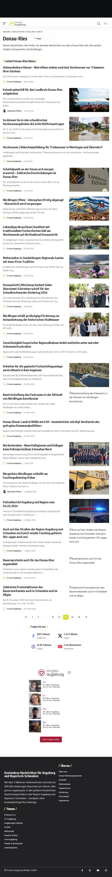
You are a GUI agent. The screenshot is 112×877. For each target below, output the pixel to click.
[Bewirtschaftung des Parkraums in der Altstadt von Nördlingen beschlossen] (89, 403)
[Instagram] (42, 647)
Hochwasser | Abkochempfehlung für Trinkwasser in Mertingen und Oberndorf (53, 147)
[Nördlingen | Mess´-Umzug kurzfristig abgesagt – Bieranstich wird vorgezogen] (89, 209)
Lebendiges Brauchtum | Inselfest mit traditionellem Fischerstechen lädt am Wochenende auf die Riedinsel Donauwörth (30, 230)
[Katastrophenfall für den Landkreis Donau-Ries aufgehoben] (89, 100)
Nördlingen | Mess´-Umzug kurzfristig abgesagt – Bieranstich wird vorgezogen (33, 201)
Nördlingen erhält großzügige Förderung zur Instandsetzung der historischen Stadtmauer (31, 317)
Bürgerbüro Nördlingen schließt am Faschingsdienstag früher (25, 475)
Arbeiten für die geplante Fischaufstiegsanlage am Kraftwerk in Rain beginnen (32, 368)
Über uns (65, 765)
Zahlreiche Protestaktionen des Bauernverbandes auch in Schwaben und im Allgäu (30, 590)
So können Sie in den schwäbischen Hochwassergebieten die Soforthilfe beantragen (33, 122)
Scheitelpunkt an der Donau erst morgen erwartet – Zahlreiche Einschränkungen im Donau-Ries (29, 172)
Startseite (6, 31)
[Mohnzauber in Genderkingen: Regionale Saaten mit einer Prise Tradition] (89, 267)
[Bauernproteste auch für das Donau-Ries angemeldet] (89, 569)
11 (53, 617)
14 (72, 617)
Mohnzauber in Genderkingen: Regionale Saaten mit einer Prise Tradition (33, 259)
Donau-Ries (30, 31)
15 (79, 617)
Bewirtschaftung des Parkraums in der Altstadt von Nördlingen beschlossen (32, 396)
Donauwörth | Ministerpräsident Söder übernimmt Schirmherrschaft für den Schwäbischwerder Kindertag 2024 (27, 288)
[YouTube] (98, 870)
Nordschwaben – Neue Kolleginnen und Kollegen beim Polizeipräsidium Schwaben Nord (33, 447)
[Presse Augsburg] (17, 23)
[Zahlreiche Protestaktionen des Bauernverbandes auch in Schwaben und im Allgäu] (89, 598)
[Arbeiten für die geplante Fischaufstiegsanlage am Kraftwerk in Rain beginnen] (89, 375)
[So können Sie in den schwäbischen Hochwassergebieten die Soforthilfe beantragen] (89, 129)
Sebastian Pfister (14, 111)
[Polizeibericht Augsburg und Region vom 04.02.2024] (89, 511)
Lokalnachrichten (18, 31)
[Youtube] (69, 647)
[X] (69, 636)
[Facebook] (42, 636)
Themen (10, 808)
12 (59, 617)
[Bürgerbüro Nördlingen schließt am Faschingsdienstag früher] (89, 482)
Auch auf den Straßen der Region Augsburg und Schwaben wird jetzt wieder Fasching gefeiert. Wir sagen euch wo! (33, 533)
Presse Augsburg (14, 81)
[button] (5, 23)
